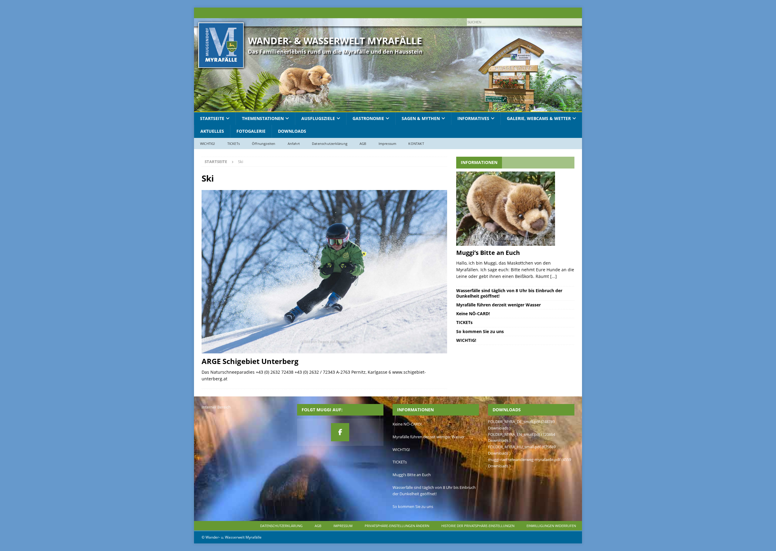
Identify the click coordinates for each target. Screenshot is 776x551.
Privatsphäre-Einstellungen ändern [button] (397, 525)
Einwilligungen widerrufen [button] (551, 525)
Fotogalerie (251, 131)
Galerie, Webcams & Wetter (539, 118)
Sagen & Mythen (421, 118)
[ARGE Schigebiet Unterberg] (324, 271)
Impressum (387, 143)
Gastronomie (368, 118)
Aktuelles (212, 131)
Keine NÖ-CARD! (473, 313)
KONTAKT (416, 143)
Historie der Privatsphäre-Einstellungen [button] (477, 525)
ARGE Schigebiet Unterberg (250, 361)
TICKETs (233, 143)
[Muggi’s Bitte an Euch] (515, 209)
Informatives (473, 118)
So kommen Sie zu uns (480, 331)
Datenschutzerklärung (329, 143)
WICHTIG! (207, 143)
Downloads (292, 131)
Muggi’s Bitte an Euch (488, 253)
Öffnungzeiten (264, 143)
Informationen (479, 162)
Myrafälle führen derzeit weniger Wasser (498, 305)
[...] (553, 276)
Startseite (212, 118)
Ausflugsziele (318, 118)
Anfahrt (294, 143)
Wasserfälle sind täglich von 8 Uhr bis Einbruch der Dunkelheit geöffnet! (509, 293)
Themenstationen (263, 118)
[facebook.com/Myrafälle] (340, 432)
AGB (363, 143)
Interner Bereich (216, 407)
